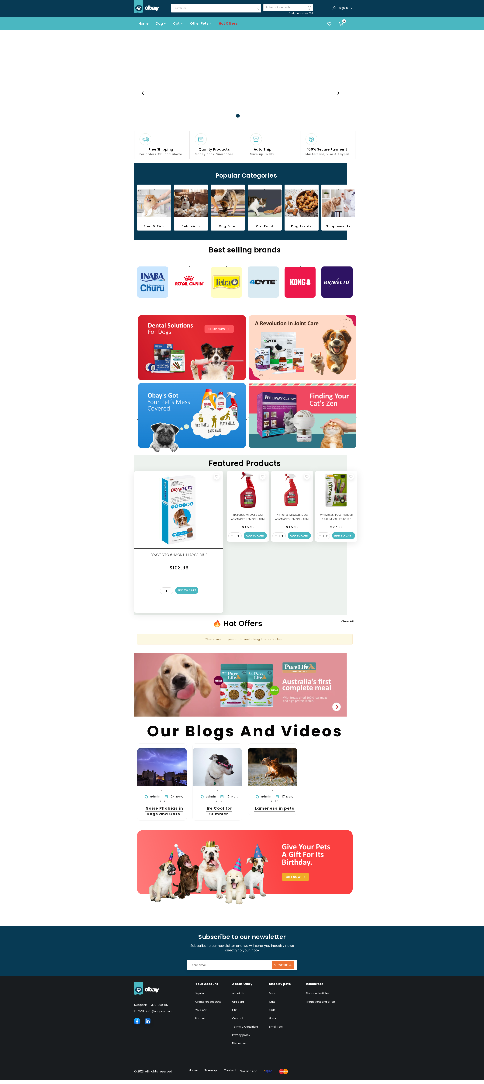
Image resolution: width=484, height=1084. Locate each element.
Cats (272, 1001)
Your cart (201, 1009)
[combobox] (216, 8)
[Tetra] (226, 281)
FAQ (234, 1009)
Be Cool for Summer (219, 810)
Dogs (272, 993)
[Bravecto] (337, 281)
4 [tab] (249, 115)
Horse (272, 1018)
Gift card (238, 1001)
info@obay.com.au (158, 1011)
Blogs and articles (317, 993)
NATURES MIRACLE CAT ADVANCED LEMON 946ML (248, 516)
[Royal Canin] (189, 281)
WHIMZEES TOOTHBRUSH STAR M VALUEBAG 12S (336, 516)
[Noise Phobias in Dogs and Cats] (162, 766)
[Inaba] (152, 281)
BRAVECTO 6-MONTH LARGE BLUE (179, 554)
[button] (217, 476)
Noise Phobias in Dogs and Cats (164, 810)
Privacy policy (241, 1034)
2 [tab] (238, 115)
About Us (238, 993)
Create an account (208, 1001)
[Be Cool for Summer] (217, 766)
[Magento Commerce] (146, 6)
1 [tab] (232, 115)
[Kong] (300, 281)
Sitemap (210, 1070)
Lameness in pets (274, 807)
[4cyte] (263, 281)
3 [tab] (243, 115)
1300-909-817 (159, 1004)
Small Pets (276, 1026)
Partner (200, 1018)
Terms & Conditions (245, 1026)
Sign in (199, 993)
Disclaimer (239, 1043)
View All (347, 621)
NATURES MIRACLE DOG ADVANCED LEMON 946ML (292, 516)
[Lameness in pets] (272, 766)
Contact (237, 1018)
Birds (272, 1009)
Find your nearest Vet (301, 13)
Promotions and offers (321, 1001)
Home (193, 1070)
